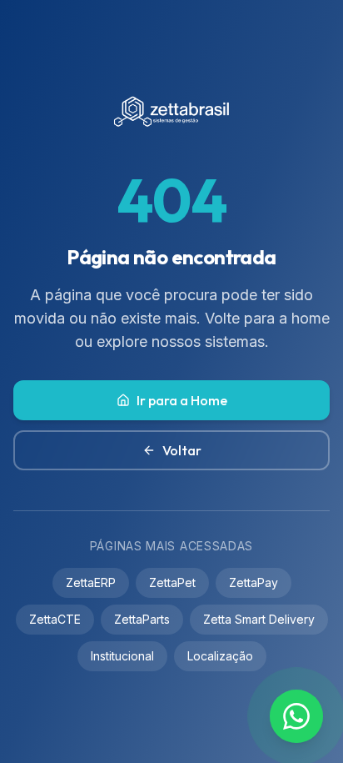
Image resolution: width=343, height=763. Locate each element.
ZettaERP (91, 582)
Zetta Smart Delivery (259, 619)
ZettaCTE (55, 619)
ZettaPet (172, 582)
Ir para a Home (182, 400)
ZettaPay (253, 582)
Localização (220, 656)
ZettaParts (142, 619)
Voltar (181, 450)
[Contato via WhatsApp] (296, 716)
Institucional (122, 656)
